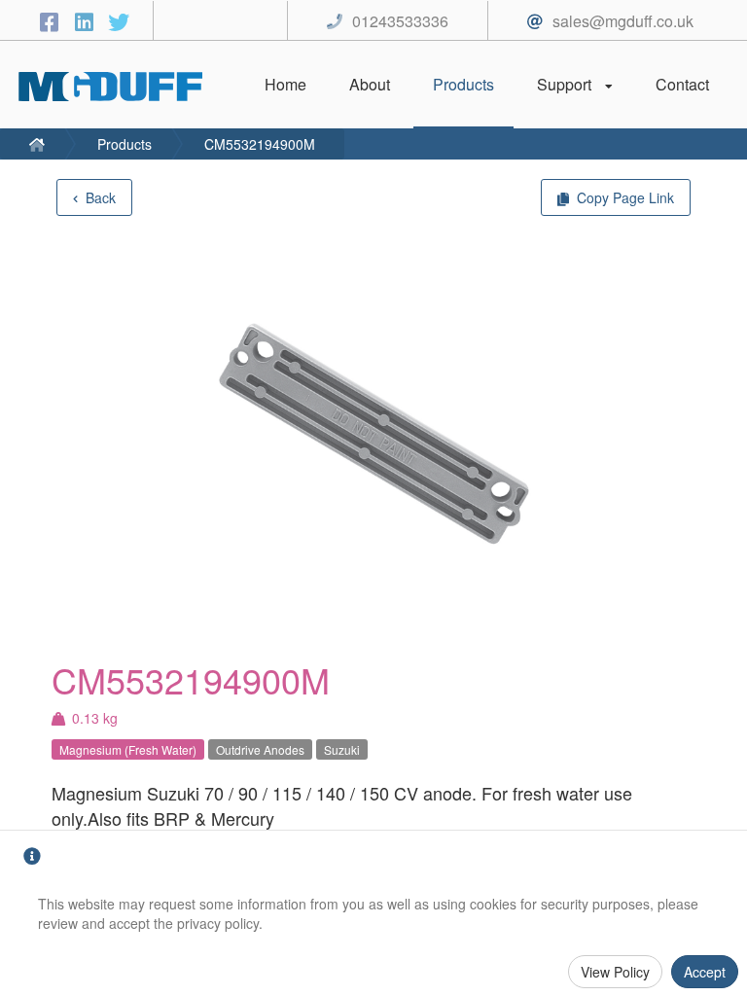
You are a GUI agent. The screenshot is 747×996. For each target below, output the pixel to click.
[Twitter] (118, 21)
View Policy (615, 971)
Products (124, 144)
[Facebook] (51, 21)
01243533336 (400, 21)
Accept (705, 971)
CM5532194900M (259, 144)
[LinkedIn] (86, 21)
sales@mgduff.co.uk (623, 21)
